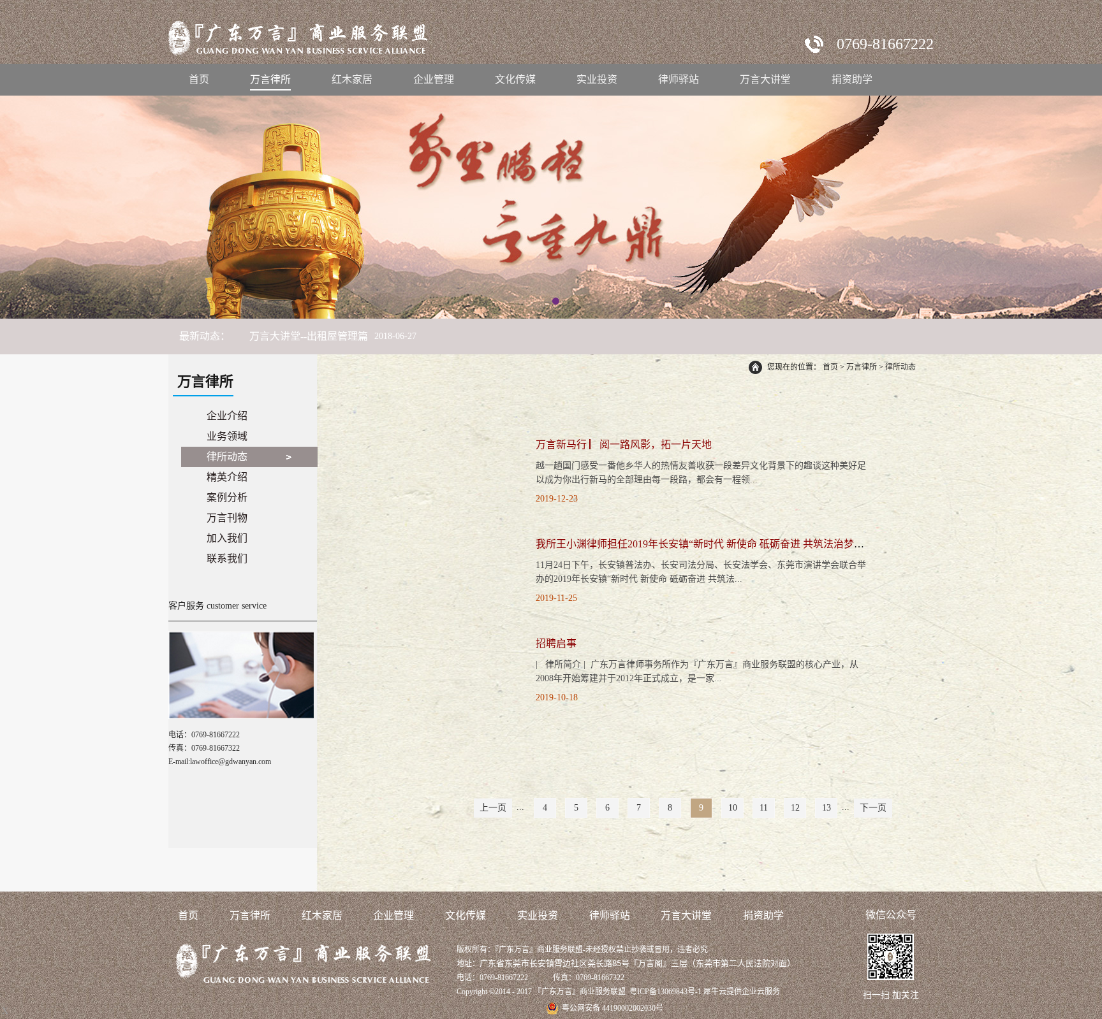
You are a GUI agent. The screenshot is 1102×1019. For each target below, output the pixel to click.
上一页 (493, 808)
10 (732, 808)
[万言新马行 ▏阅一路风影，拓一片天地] (437, 441)
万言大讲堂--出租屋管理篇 (308, 336)
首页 (199, 79)
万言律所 (861, 367)
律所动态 (900, 367)
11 (764, 808)
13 (826, 808)
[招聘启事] (437, 640)
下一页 (873, 808)
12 (795, 808)
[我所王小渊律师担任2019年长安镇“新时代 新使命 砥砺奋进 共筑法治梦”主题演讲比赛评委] (437, 540)
